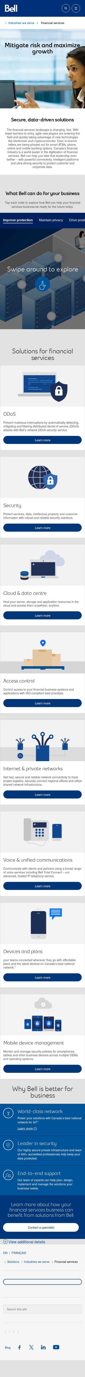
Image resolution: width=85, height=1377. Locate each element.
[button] (24, 1242)
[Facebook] (21, 1347)
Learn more (42, 440)
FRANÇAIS (19, 1253)
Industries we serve (21, 23)
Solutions (13, 1262)
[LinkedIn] (44, 1347)
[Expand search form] (66, 8)
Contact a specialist (41, 1227)
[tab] (18, 220)
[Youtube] (55, 1347)
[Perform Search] (76, 1306)
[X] (32, 1347)
